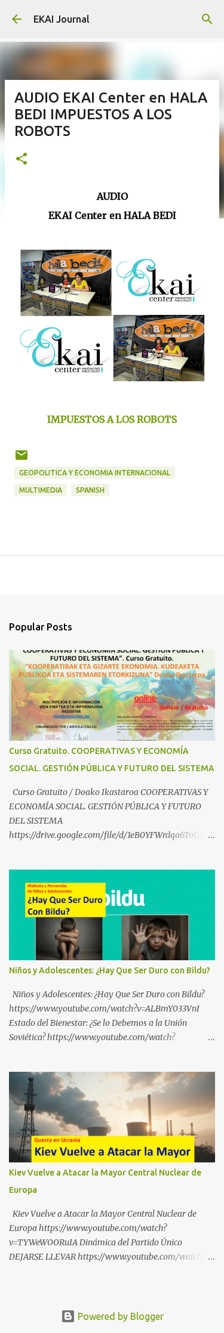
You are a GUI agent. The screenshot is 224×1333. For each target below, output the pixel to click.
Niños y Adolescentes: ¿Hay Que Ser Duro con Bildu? (109, 970)
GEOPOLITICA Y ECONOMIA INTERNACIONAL (94, 473)
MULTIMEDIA (40, 490)
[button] (21, 159)
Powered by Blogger (119, 1316)
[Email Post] (21, 459)
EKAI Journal (61, 19)
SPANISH (90, 490)
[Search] (207, 19)
